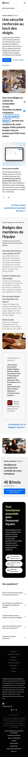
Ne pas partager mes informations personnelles (14, 731)
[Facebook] (14, 709)
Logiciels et (13, 654)
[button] (8, 197)
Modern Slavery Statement (14, 748)
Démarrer (7, 60)
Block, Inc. (14, 751)
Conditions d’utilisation (14, 735)
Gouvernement (14, 743)
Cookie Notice (14, 746)
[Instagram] (16, 709)
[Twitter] (11, 709)
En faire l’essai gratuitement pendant (15, 208)
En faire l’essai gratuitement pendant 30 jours (14, 491)
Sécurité (14, 740)
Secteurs (13, 663)
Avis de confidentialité (14, 738)
